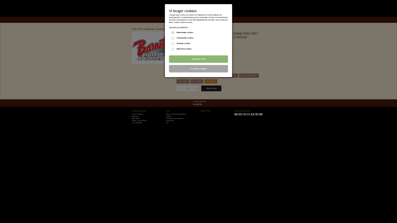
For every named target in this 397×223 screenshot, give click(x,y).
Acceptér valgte (198, 68)
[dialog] (198, 111)
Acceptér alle (199, 59)
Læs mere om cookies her (178, 27)
